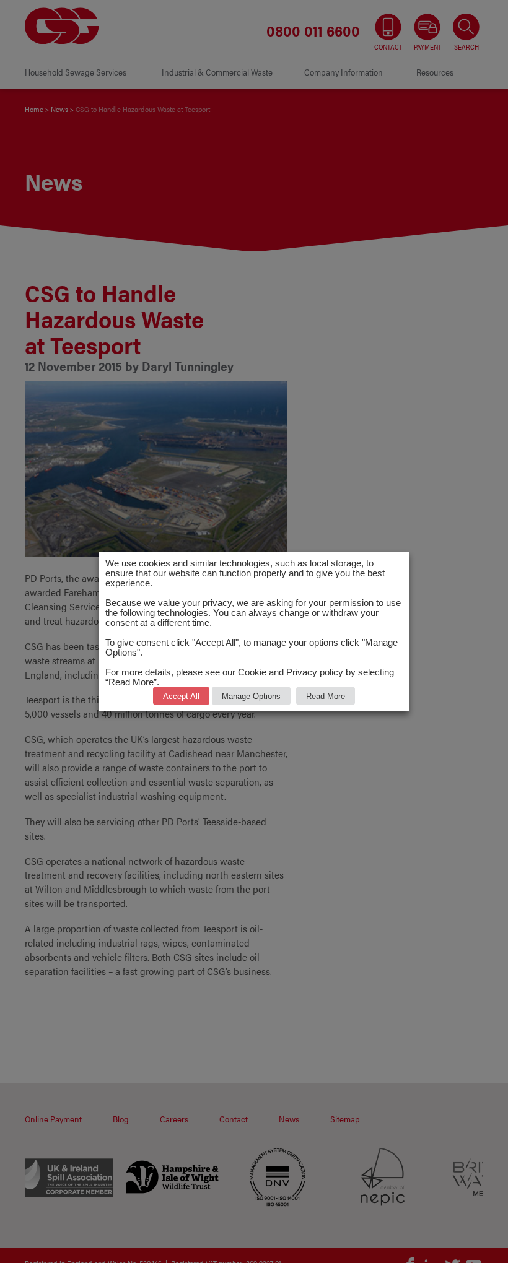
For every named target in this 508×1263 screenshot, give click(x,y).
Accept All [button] (181, 696)
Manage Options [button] (251, 696)
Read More (325, 696)
